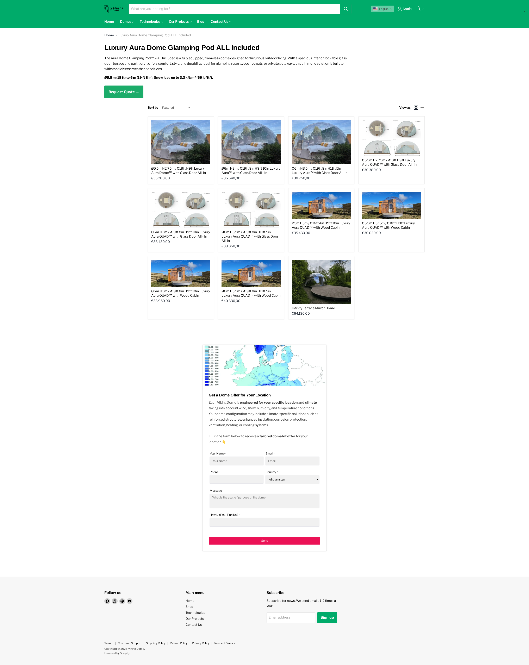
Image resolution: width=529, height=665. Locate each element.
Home (109, 22)
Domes (126, 22)
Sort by (153, 107)
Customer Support (130, 643)
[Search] (345, 9)
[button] (382, 9)
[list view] (422, 108)
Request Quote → (123, 92)
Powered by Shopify (117, 653)
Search (108, 643)
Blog (200, 22)
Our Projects (179, 22)
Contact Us (220, 22)
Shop (189, 607)
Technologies (150, 22)
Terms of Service (224, 643)
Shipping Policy (155, 643)
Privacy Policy (200, 643)
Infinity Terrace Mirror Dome (313, 308)
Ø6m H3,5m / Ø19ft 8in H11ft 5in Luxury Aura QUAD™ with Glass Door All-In (250, 236)
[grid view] (416, 108)
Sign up (327, 617)
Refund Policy (178, 643)
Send (264, 540)
